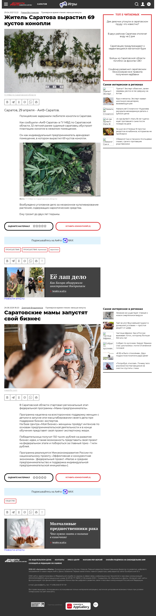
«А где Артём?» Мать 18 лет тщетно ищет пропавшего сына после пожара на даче (132, 121)
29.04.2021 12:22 (11, 12)
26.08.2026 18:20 (11, 308)
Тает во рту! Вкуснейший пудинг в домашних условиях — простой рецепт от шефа (132, 325)
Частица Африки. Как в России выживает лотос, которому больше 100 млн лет (133, 335)
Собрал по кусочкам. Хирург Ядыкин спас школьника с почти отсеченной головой (133, 345)
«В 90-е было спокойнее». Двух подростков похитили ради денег (132, 354)
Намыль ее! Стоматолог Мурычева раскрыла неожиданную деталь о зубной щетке (132, 111)
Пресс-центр (73, 560)
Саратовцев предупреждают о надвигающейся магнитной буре (127, 47)
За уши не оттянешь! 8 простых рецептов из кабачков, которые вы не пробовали (134, 131)
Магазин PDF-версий (92, 560)
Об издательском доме (40, 560)
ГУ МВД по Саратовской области (20, 95)
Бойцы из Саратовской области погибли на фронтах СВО (127, 59)
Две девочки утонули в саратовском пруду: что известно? (127, 23)
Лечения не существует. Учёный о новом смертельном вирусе (132, 314)
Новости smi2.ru (14, 298)
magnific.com (10, 390)
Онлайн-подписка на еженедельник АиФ (125, 560)
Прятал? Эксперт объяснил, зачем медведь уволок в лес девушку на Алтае (132, 91)
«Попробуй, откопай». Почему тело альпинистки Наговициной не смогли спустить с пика (133, 365)
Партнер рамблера (55, 605)
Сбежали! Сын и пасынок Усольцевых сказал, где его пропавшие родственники (134, 141)
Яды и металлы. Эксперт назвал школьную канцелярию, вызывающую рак (131, 101)
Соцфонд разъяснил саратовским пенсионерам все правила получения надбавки (127, 72)
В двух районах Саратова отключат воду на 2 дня (127, 35)
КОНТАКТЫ (59, 560)
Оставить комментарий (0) (78, 226)
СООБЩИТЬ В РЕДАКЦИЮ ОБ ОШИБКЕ (45, 563)
